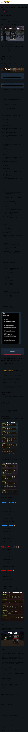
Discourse (8, 730)
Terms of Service (21, 725)
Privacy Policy (4, 727)
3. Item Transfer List (6, 51)
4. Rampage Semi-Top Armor (8, 582)
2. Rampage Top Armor (6, 531)
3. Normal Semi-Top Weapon (8, 511)
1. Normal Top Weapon (6, 504)
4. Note (2, 53)
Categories (6, 725)
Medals (2, 406)
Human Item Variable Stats (6, 411)
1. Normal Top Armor (6, 528)
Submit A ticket (11, 63)
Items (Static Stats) (5, 402)
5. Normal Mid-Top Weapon (7, 518)
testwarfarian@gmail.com (14, 186)
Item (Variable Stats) (5, 403)
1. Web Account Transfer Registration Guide (12, 46)
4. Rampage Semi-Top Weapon (8, 514)
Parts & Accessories (5, 405)
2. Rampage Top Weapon (7, 508)
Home (2, 725)
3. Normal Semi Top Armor (7, 534)
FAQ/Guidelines (13, 725)
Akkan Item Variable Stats (6, 413)
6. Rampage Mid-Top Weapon (8, 521)
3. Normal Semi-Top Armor (7, 579)
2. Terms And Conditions (7, 48)
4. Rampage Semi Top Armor (8, 538)
